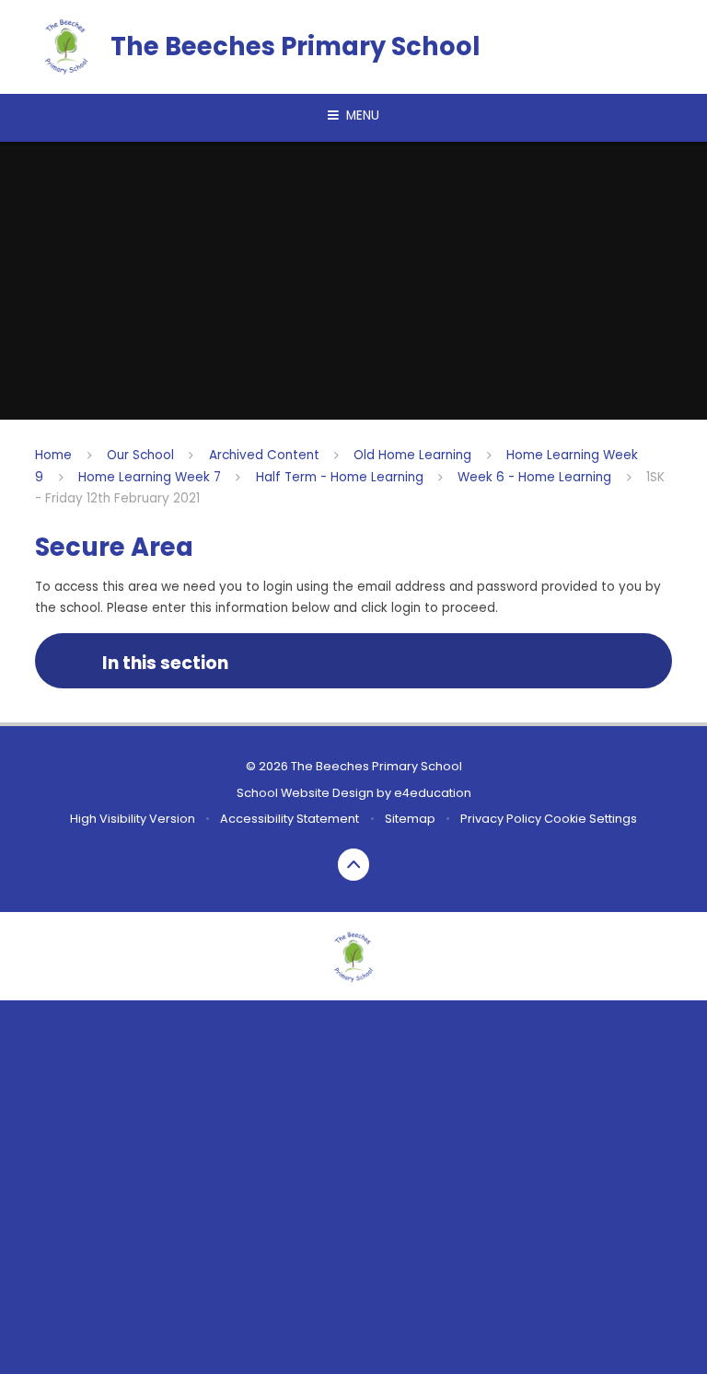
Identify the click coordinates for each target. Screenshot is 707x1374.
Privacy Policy (500, 818)
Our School (140, 455)
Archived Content (264, 455)
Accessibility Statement (289, 818)
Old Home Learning (412, 455)
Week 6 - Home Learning (534, 477)
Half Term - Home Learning (339, 477)
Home (53, 455)
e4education (432, 793)
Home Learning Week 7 (149, 477)
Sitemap (410, 818)
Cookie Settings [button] (590, 818)
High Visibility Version (132, 818)
